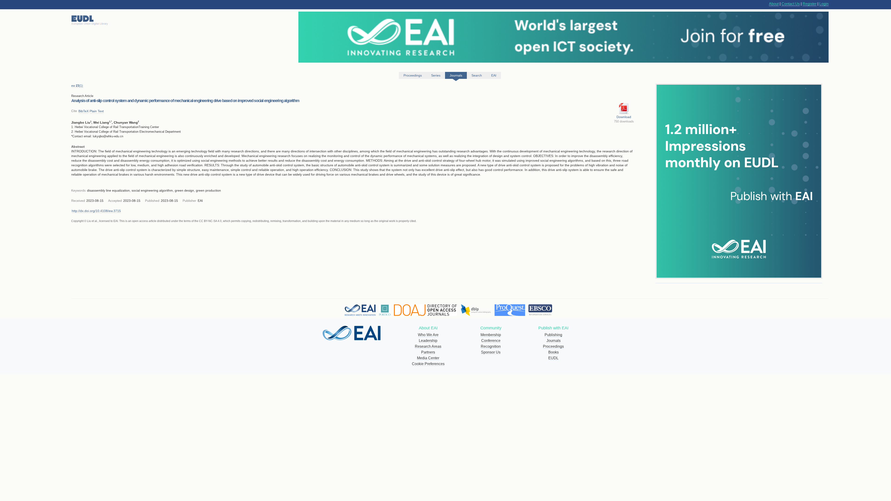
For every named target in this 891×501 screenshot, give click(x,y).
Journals (553, 341)
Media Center (428, 358)
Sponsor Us (490, 352)
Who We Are (428, 335)
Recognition (491, 346)
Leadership (428, 341)
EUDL (553, 358)
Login (824, 4)
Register (810, 4)
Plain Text (97, 111)
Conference (490, 341)
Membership (491, 335)
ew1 (77, 85)
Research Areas (428, 346)
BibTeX (83, 111)
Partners (428, 352)
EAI (493, 75)
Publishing (553, 335)
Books (553, 352)
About (774, 4)
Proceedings (553, 346)
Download (624, 117)
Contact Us (790, 4)
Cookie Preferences (428, 364)
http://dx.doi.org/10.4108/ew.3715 (96, 211)
